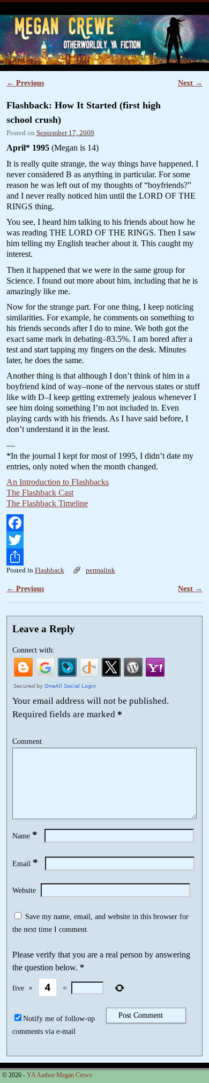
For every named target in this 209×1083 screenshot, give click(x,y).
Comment (27, 741)
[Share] (104, 557)
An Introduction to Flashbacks (57, 481)
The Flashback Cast (39, 492)
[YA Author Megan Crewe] (104, 40)
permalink (100, 570)
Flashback (49, 570)
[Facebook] (104, 522)
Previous (25, 83)
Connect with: (33, 650)
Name (25, 835)
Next (190, 83)
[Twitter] (104, 539)
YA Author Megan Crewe (70, 8)
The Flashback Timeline (47, 503)
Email (25, 863)
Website (24, 890)
